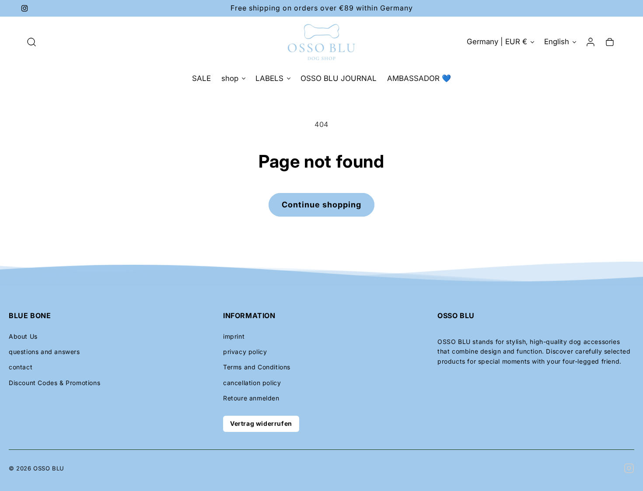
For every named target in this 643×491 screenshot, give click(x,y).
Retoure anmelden (251, 398)
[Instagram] (629, 468)
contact (20, 367)
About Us (23, 336)
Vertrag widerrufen (261, 423)
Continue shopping (321, 204)
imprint (234, 336)
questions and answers (44, 351)
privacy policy (245, 351)
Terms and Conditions (256, 367)
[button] (31, 42)
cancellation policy (252, 382)
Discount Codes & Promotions (54, 382)
